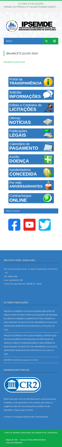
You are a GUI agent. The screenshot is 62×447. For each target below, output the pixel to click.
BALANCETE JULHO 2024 (14, 62)
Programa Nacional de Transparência (31, 416)
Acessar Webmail (14, 442)
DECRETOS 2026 (11, 360)
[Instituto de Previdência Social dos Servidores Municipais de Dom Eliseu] (31, 25)
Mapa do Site (12, 439)
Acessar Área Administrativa (33, 439)
